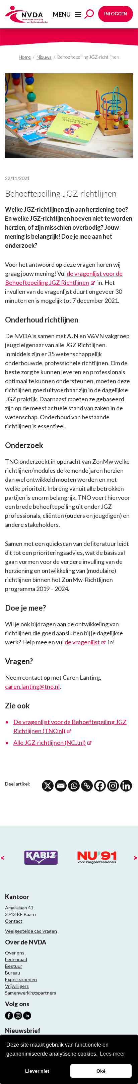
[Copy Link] (87, 786)
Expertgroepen (21, 979)
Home (25, 57)
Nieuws (44, 57)
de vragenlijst (82, 642)
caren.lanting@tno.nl (32, 686)
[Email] (61, 786)
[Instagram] (113, 786)
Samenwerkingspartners (30, 993)
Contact (13, 921)
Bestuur (13, 966)
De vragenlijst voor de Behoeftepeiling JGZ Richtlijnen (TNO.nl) (70, 726)
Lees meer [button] (112, 1054)
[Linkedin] (126, 786)
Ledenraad (16, 959)
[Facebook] (100, 786)
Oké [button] (101, 1071)
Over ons (14, 952)
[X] (48, 786)
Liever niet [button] (37, 1071)
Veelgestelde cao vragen (31, 931)
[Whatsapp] (74, 786)
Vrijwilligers (17, 986)
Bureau (12, 972)
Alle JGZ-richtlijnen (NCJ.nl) (49, 742)
